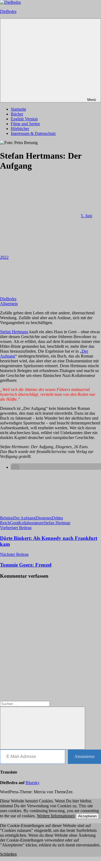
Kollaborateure (31, 522)
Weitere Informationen (56, 816)
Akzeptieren (87, 816)
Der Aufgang (24, 518)
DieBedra (8, 11)
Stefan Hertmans (14, 331)
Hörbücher (20, 128)
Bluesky (33, 782)
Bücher (17, 114)
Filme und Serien (25, 123)
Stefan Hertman (57, 522)
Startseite (18, 109)
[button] (15, 467)
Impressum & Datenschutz (33, 133)
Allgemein (9, 303)
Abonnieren (84, 756)
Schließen (8, 854)
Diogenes (44, 518)
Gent (14, 522)
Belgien (6, 518)
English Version (24, 119)
